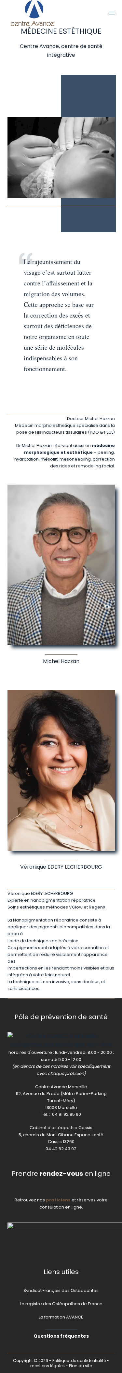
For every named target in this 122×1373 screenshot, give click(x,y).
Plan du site (80, 1365)
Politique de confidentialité (79, 1360)
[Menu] (112, 13)
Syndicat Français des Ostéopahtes (61, 1290)
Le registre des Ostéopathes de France (61, 1304)
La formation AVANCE (61, 1317)
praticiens (58, 1200)
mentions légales (47, 1365)
